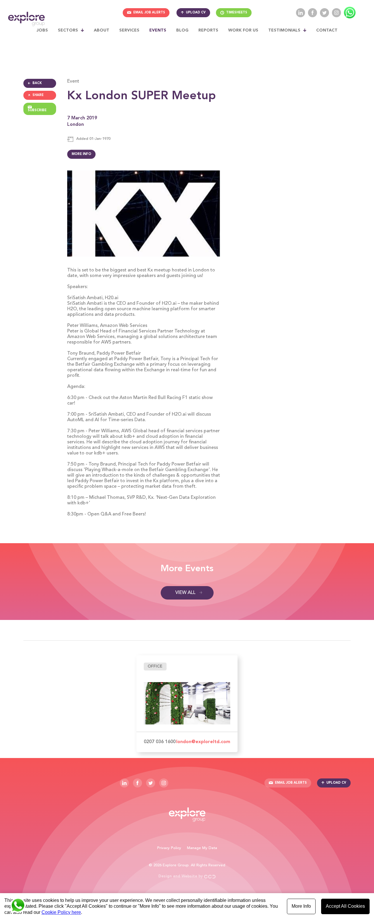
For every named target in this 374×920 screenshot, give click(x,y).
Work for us (243, 30)
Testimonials (284, 30)
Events (157, 30)
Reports (208, 30)
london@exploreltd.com (203, 742)
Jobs (42, 30)
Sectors (68, 30)
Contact (326, 30)
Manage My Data (202, 848)
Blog (182, 30)
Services (129, 30)
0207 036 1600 (160, 742)
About (101, 30)
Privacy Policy (169, 848)
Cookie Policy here (61, 912)
